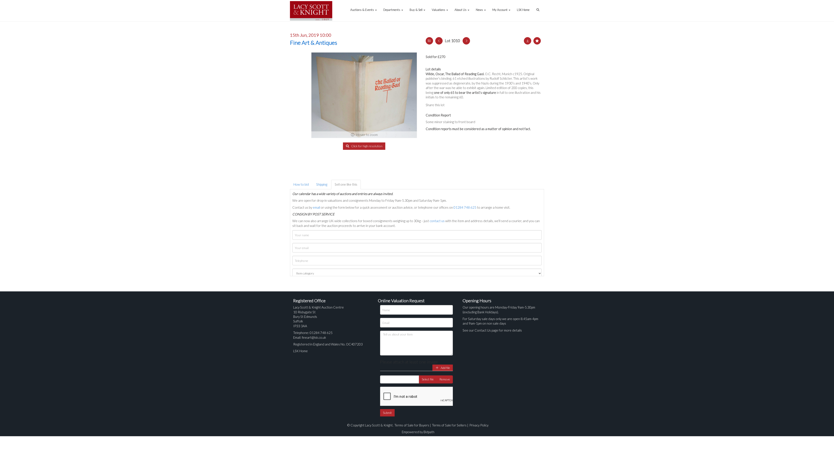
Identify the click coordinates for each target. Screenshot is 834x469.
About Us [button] (461, 10)
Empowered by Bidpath (418, 432)
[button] (538, 7)
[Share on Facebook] (451, 105)
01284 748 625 (464, 207)
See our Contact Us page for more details (492, 330)
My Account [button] (500, 10)
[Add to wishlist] (537, 41)
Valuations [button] (439, 10)
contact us (437, 221)
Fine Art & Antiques (313, 42)
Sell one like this (346, 184)
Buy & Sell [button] (416, 10)
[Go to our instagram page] (469, 105)
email (316, 207)
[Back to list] (429, 41)
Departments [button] (392, 10)
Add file (445, 368)
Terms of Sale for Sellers (449, 425)
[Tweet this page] (460, 105)
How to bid (301, 184)
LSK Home (523, 10)
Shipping (321, 184)
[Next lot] (466, 41)
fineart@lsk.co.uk (314, 337)
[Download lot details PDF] (527, 41)
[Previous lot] (439, 41)
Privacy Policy (478, 425)
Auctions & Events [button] (362, 10)
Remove (444, 379)
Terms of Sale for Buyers (411, 425)
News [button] (480, 10)
